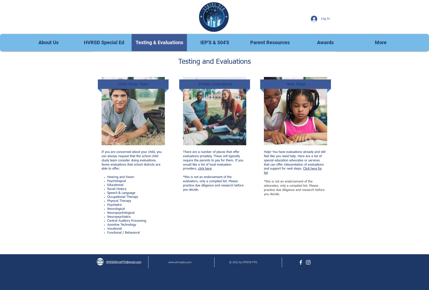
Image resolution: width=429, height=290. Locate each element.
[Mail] (100, 261)
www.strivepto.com (179, 262)
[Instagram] (308, 262)
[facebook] (301, 262)
